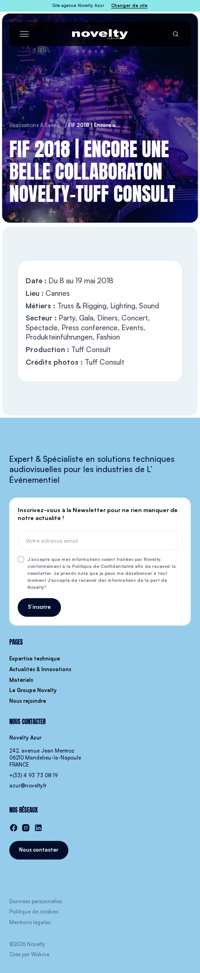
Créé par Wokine (29, 954)
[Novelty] (100, 34)
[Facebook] (13, 828)
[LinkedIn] (38, 828)
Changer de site (129, 5)
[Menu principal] (24, 34)
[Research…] (175, 34)
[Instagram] (25, 828)
